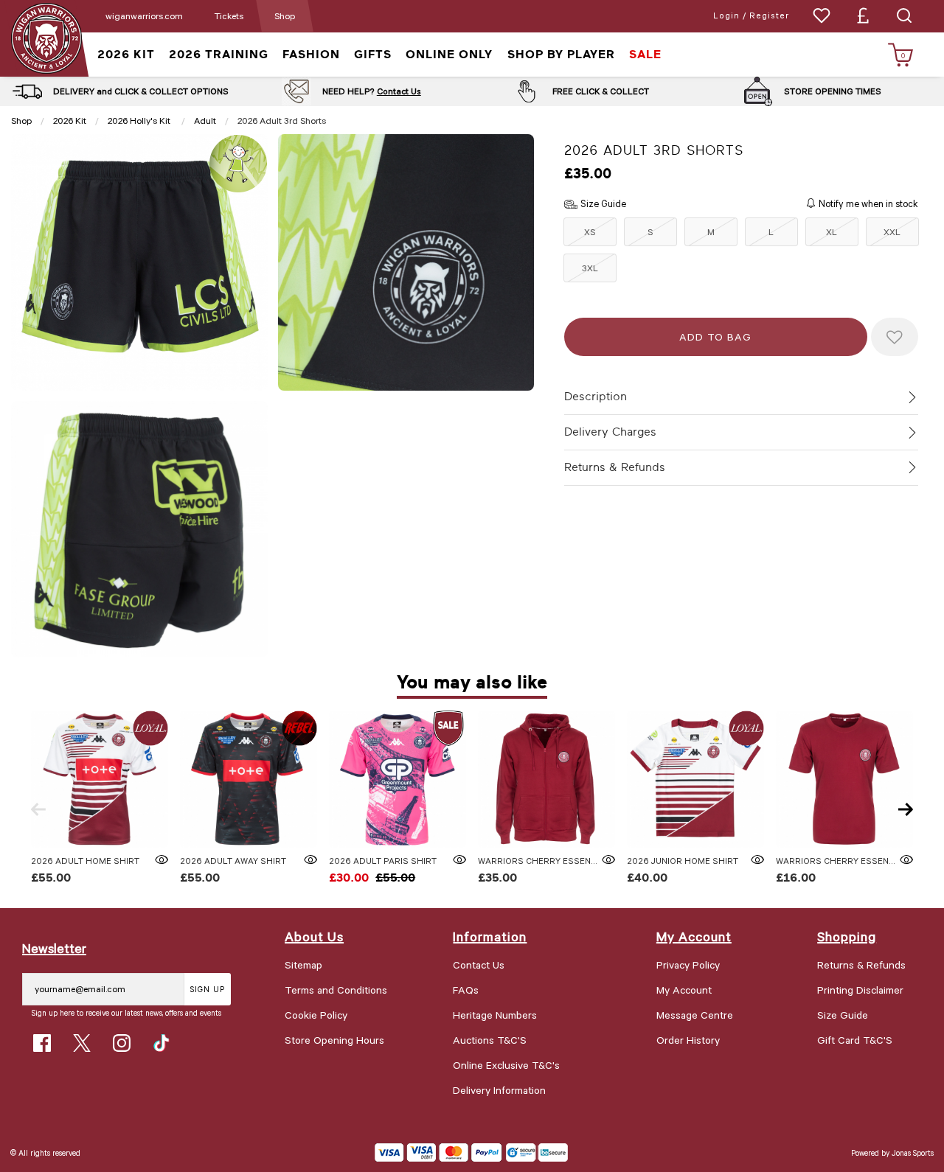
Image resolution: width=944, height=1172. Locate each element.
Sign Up (207, 989)
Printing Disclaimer (860, 989)
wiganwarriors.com (144, 15)
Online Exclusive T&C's (506, 1064)
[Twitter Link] (82, 1043)
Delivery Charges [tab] (610, 432)
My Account (684, 989)
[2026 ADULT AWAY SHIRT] (248, 779)
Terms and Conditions (336, 989)
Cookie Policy (316, 1014)
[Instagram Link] (122, 1043)
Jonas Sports (913, 1152)
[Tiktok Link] (161, 1043)
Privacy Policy (688, 964)
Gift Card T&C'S (854, 1039)
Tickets (228, 15)
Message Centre (694, 1014)
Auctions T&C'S (490, 1039)
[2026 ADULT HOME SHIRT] (99, 779)
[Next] (905, 809)
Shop (284, 15)
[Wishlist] (821, 15)
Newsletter (54, 948)
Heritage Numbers (495, 1014)
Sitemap (303, 964)
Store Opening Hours (334, 1039)
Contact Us (399, 91)
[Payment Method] (438, 1152)
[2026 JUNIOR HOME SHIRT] (695, 779)
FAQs (466, 989)
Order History (688, 1039)
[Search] (904, 15)
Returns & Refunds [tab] (614, 467)
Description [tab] (595, 396)
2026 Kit (69, 120)
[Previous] (38, 809)
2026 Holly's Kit (140, 120)
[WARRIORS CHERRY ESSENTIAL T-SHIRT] (844, 779)
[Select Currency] (863, 15)
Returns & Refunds (861, 964)
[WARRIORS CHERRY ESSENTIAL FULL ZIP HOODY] (546, 779)
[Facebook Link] (42, 1043)
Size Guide (842, 1014)
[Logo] (46, 37)
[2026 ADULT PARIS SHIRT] (397, 779)
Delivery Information (499, 1090)
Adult (205, 120)
